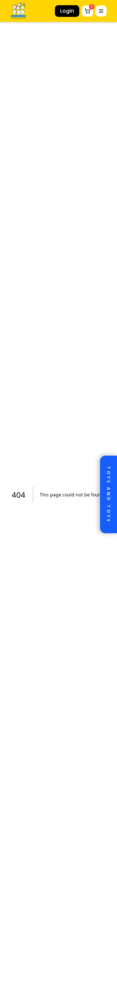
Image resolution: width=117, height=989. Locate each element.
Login (67, 11)
